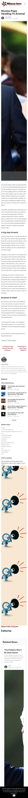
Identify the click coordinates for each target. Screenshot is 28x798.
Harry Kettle (8, 17)
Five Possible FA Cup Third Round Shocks (16, 413)
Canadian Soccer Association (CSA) (11, 431)
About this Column (9, 626)
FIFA (2, 448)
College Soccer (5, 437)
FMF (2, 454)
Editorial (4, 340)
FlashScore (4, 452)
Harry (9, 665)
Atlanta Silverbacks (7, 429)
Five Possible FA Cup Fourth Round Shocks (16, 400)
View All (14, 420)
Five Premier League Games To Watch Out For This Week (17, 393)
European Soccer (6, 446)
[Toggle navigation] (25, 3)
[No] (26, 792)
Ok (14, 795)
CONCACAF (4, 439)
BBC (16, 198)
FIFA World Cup (5, 450)
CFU (2, 433)
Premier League (12, 340)
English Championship (7, 442)
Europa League (5, 444)
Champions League (6, 435)
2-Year (3, 427)
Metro (21, 198)
